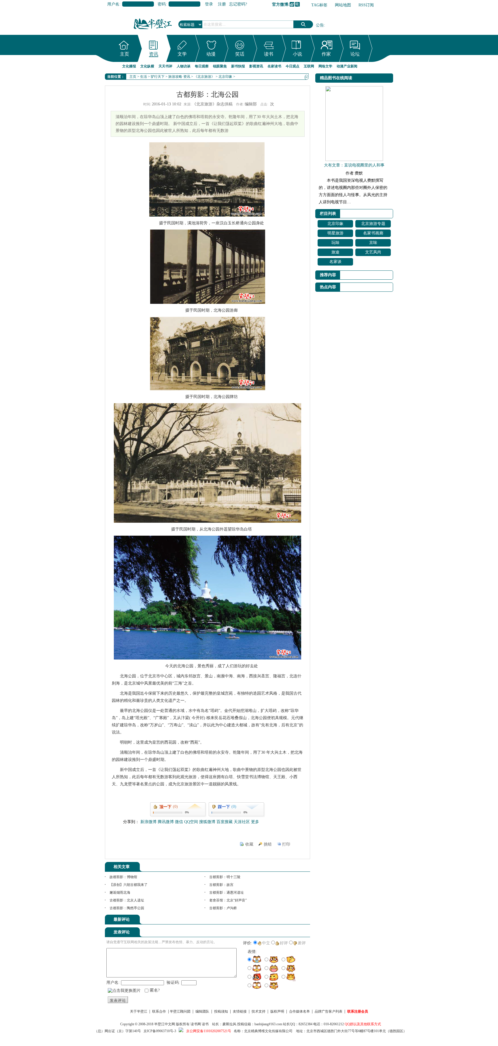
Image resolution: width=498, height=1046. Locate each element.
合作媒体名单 (299, 1011)
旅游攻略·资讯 (179, 77)
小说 (297, 54)
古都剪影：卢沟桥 (223, 908)
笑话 (239, 54)
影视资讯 (256, 66)
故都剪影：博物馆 (123, 877)
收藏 (249, 844)
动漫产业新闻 (347, 66)
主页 (124, 54)
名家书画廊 (373, 233)
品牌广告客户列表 (328, 1011)
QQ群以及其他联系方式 (363, 1024)
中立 (266, 943)
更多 (255, 822)
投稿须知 (221, 1011)
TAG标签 (319, 5)
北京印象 (225, 77)
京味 (373, 242)
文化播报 (129, 66)
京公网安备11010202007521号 (208, 1031)
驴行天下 (158, 77)
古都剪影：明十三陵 (224, 877)
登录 (209, 4)
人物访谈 (183, 66)
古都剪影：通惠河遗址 (226, 892)
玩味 (335, 242)
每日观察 (202, 66)
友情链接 (240, 1011)
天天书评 (165, 66)
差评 (302, 943)
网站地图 (343, 5)
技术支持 (258, 1011)
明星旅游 (335, 233)
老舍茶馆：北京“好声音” (228, 900)
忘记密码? (238, 4)
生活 (143, 77)
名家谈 (335, 261)
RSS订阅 (366, 5)
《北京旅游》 (204, 77)
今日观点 (292, 66)
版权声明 (277, 1011)
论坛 (355, 54)
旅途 (335, 252)
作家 (326, 54)
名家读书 (274, 66)
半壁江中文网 (164, 1024)
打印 (286, 844)
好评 (284, 943)
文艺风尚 (373, 252)
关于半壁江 (138, 1011)
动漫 (211, 54)
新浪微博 (292, 4)
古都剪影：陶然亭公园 (127, 908)
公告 (320, 25)
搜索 (303, 24)
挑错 (268, 844)
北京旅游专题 (373, 223)
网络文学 (325, 66)
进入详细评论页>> (294, 920)
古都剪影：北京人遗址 (127, 900)
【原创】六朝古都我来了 (129, 885)
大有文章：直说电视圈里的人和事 (354, 165)
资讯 (153, 54)
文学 (182, 54)
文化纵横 (147, 66)
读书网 (195, 1024)
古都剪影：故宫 (221, 885)
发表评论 (118, 1000)
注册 (222, 4)
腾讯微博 (297, 4)
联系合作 (159, 1011)
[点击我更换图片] (124, 990)
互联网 (309, 66)
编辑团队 (202, 1011)
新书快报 (238, 66)
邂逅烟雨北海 (120, 892)
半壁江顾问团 (180, 1011)
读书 (268, 54)
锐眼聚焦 (220, 66)
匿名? (155, 990)
